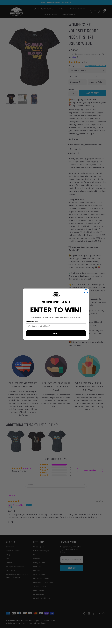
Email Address (32, 322)
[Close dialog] (86, 291)
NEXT (56, 333)
